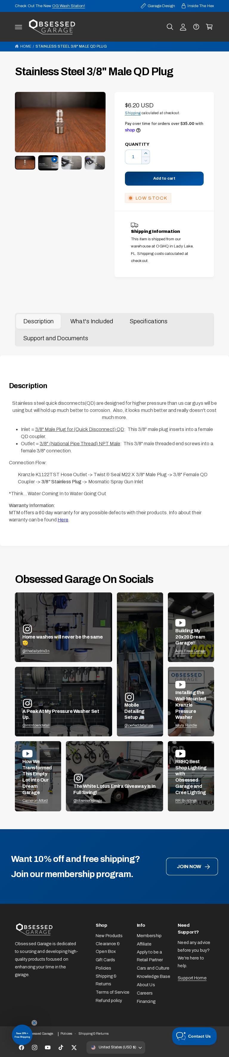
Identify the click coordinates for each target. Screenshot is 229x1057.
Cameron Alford (35, 801)
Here (63, 519)
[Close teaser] (34, 1023)
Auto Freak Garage (190, 651)
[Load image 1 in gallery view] (25, 162)
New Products (109, 935)
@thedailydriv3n (35, 651)
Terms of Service (112, 992)
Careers (145, 993)
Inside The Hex (201, 6)
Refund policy (109, 1000)
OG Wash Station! (68, 6)
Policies (103, 968)
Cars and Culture (153, 968)
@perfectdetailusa (138, 725)
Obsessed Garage (39, 1033)
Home (25, 46)
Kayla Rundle (186, 725)
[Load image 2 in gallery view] (71, 162)
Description (38, 321)
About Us (146, 984)
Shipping (133, 113)
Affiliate (144, 944)
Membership (149, 935)
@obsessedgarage (87, 801)
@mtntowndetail (36, 725)
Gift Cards (105, 959)
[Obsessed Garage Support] (196, 26)
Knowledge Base (154, 976)
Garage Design (161, 6)
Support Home (192, 978)
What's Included (91, 321)
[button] (18, 26)
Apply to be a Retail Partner (150, 956)
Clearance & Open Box (108, 947)
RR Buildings (186, 801)
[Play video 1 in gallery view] (48, 162)
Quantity (137, 144)
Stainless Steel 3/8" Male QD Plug (71, 46)
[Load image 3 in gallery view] (95, 162)
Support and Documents (55, 338)
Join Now (189, 866)
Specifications (149, 321)
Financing (146, 1001)
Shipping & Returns (106, 980)
